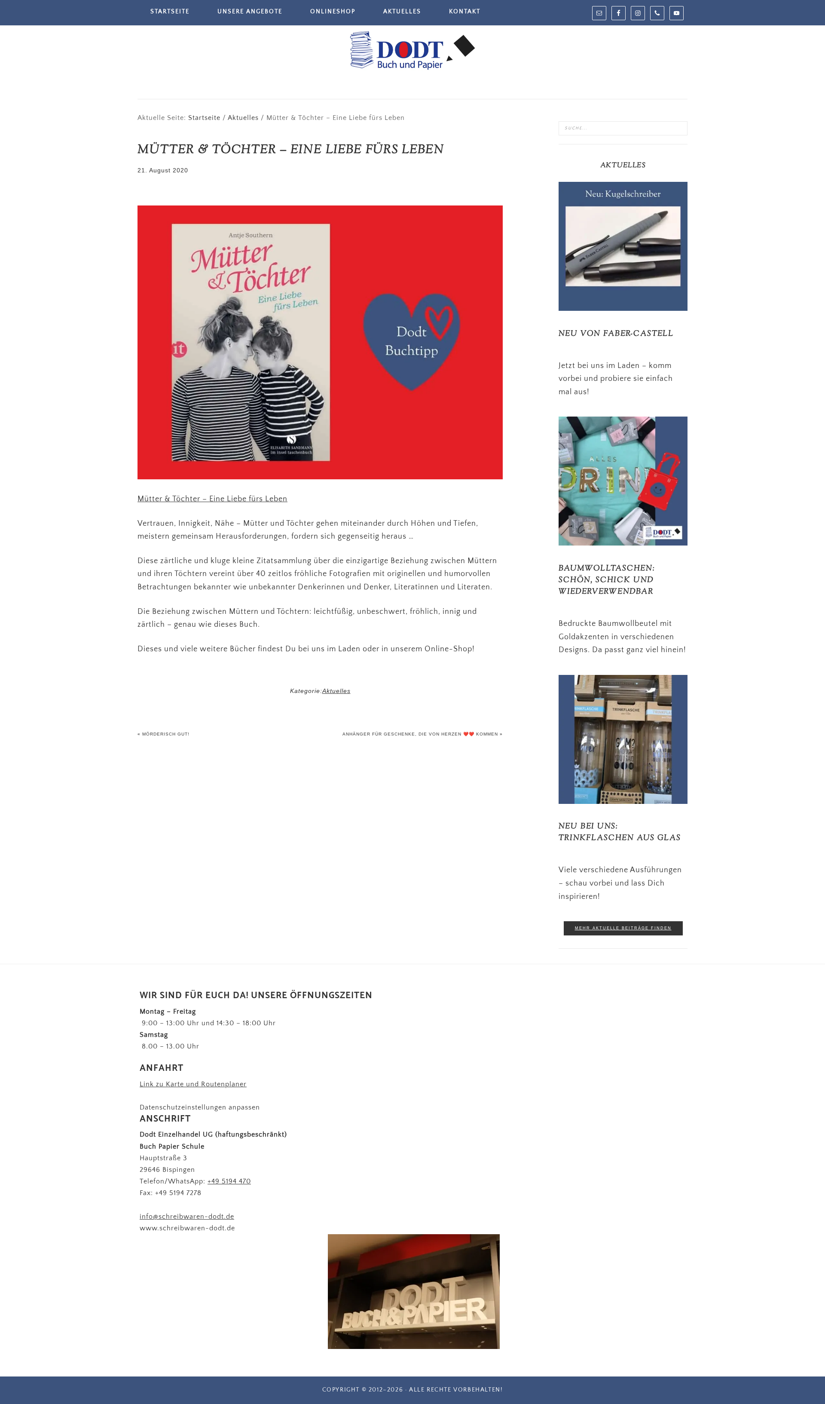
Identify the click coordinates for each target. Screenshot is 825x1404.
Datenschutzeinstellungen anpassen (200, 1107)
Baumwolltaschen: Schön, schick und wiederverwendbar (607, 580)
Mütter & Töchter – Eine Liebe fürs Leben (212, 499)
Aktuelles (336, 690)
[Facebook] (618, 13)
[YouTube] (676, 13)
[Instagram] (638, 13)
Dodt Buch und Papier (413, 52)
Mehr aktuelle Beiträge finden (623, 928)
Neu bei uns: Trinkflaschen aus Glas (620, 832)
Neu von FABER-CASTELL (616, 334)
